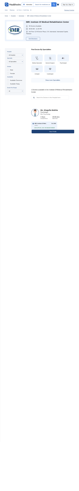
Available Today (15, 84)
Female (12, 73)
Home (6, 10)
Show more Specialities (52, 80)
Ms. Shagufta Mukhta (49, 110)
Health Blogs (26, 10)
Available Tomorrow (16, 80)
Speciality (9, 58)
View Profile (52, 131)
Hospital (9, 51)
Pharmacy (12, 10)
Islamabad (21, 16)
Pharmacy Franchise (69, 10)
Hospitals (13, 16)
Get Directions (33, 38)
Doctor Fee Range (12, 87)
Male (11, 70)
